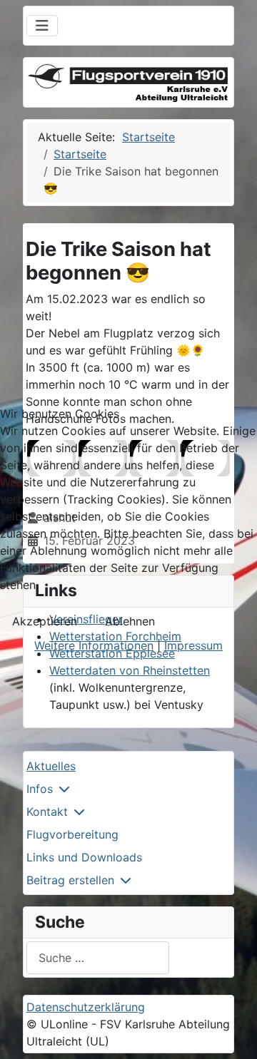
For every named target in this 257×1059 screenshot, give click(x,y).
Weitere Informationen (93, 645)
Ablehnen (130, 621)
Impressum (193, 645)
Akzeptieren (44, 621)
